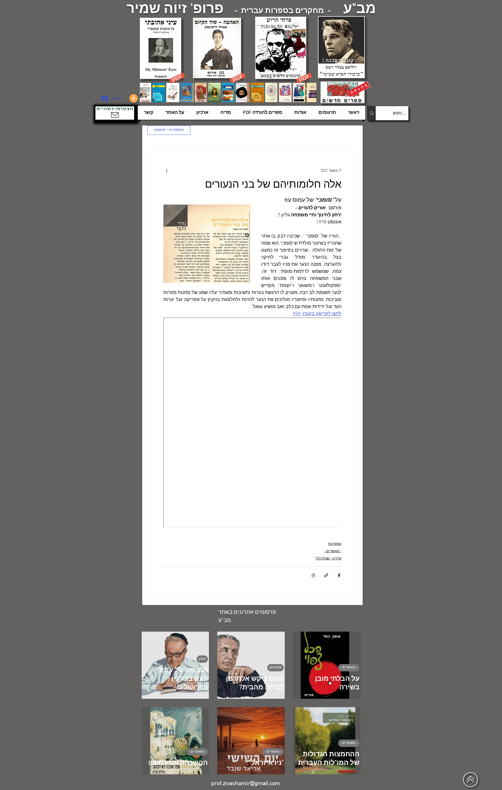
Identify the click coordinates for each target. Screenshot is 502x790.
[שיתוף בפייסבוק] (338, 575)
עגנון (202, 659)
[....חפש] (372, 113)
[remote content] (252, 423)
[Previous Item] (149, 92)
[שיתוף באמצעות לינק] (326, 575)
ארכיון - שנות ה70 (328, 558)
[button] (114, 113)
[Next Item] (307, 92)
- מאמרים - (332, 551)
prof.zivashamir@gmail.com (245, 783)
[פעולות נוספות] (166, 171)
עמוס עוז (334, 544)
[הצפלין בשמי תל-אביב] (117, 74)
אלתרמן (275, 667)
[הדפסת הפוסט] (313, 575)
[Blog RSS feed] (133, 98)
